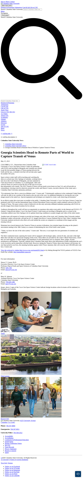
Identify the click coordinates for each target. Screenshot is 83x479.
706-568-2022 (17, 433)
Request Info (5, 419)
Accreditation (9, 438)
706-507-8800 (10, 426)
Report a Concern (10, 451)
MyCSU (12, 112)
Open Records (9, 447)
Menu (3, 11)
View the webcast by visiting (10, 250)
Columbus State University (13, 144)
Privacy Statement (10, 449)
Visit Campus (5, 376)
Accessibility (9, 436)
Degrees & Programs (7, 7)
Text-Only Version (7, 463)
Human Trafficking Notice (13, 443)
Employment (9, 441)
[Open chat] (78, 474)
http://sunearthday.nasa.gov (22, 252)
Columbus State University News (15, 146)
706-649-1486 (10, 282)
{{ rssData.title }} (6, 133)
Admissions (18, 7)
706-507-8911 (14, 429)
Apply (3, 333)
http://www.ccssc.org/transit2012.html (32, 250)
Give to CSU (5, 112)
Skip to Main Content (8, 2)
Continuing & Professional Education (17, 440)
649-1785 (9, 268)
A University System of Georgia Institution (14, 459)
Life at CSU (34, 7)
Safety (7, 452)
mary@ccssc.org (10, 284)
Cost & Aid (26, 7)
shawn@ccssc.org (11, 270)
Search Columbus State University (12, 9)
